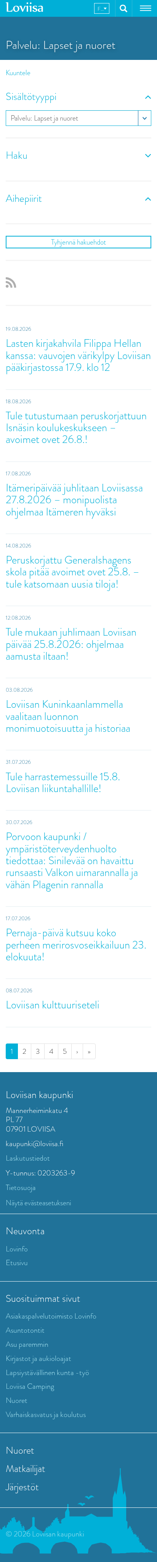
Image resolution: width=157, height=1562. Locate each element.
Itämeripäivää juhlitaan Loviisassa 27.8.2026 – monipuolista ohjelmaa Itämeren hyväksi (74, 500)
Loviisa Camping (30, 1386)
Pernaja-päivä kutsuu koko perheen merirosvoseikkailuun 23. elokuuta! (76, 945)
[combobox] (101, 8)
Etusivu (17, 1262)
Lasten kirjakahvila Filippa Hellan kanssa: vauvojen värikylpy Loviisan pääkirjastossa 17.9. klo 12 (78, 355)
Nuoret (16, 1400)
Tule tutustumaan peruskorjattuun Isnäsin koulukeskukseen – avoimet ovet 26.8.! (76, 428)
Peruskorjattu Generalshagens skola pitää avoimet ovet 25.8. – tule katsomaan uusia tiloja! (72, 572)
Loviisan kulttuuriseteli (52, 1005)
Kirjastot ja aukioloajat (38, 1358)
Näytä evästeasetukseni (38, 1203)
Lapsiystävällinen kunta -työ (47, 1372)
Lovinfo (17, 1248)
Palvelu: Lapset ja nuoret (44, 118)
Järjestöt (22, 1487)
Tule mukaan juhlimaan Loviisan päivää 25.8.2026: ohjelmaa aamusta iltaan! (71, 644)
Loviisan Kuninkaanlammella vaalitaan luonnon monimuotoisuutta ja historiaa (68, 716)
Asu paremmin (27, 1344)
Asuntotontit (25, 1330)
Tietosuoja (21, 1187)
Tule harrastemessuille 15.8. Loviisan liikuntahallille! (63, 782)
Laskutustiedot (28, 1158)
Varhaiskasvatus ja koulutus (46, 1414)
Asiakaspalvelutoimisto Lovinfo (51, 1316)
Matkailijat (25, 1468)
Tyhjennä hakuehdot (78, 242)
